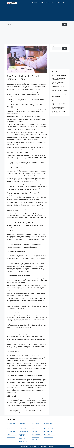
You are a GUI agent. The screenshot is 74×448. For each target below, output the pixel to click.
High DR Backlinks (48, 431)
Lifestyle (58, 2)
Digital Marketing (44, 2)
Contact (51, 446)
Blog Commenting (23, 428)
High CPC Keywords (48, 428)
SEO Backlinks (34, 2)
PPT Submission (35, 439)
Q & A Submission (10, 439)
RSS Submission (35, 423)
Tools (52, 2)
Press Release (22, 423)
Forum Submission (11, 437)
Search (64, 24)
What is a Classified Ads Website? (59, 75)
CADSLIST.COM (40, 446)
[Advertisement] (37, 13)
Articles (64, 2)
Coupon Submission (23, 431)
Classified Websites (11, 423)
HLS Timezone (47, 434)
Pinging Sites (22, 438)
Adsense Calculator (48, 437)
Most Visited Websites (49, 426)
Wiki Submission (35, 426)
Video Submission (36, 434)
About (44, 446)
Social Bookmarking (11, 431)
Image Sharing (35, 431)
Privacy (47, 446)
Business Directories (11, 426)
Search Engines (10, 428)
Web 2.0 (8, 434)
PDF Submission (35, 437)
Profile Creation (35, 428)
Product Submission (23, 426)
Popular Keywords (48, 423)
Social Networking (23, 441)
